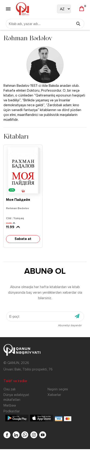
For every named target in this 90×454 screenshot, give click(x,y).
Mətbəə (9, 405)
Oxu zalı (9, 389)
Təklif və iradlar (15, 381)
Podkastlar (11, 411)
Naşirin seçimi (58, 389)
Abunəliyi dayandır (70, 325)
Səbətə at (23, 239)
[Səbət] (81, 9)
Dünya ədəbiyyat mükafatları (16, 397)
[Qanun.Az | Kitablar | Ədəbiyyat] (22, 8)
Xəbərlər (54, 395)
